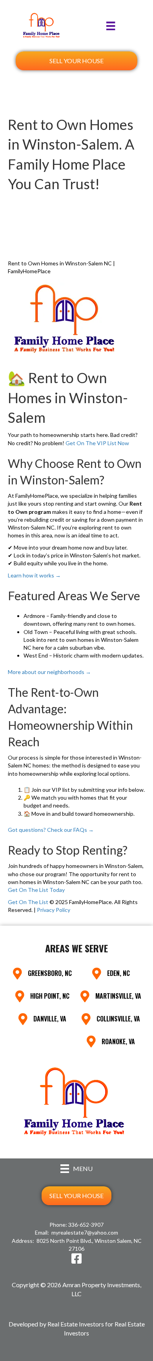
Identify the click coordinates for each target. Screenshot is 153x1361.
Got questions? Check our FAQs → (51, 829)
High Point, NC (49, 996)
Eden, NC (118, 973)
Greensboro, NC (50, 973)
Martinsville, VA (118, 996)
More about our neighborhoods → (49, 672)
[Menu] (110, 26)
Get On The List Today (36, 889)
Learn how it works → (34, 575)
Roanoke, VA (118, 1041)
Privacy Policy (53, 909)
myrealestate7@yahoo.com (84, 1232)
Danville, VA (49, 1018)
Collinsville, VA (118, 1018)
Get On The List (28, 902)
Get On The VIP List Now (97, 443)
